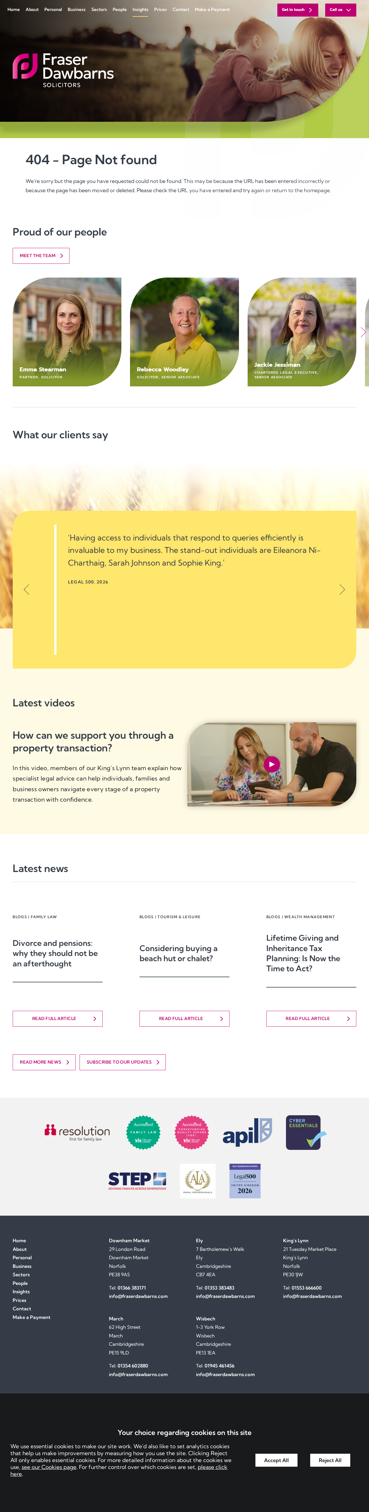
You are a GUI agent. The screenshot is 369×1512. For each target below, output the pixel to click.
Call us (336, 10)
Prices (160, 9)
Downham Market (129, 1240)
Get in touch (293, 10)
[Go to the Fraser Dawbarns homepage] (184, 70)
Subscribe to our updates (119, 1062)
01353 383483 (219, 1288)
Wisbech (205, 1319)
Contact (181, 9)
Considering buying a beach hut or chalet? (179, 953)
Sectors (99, 9)
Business (77, 9)
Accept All (276, 1460)
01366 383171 (132, 1288)
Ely (199, 1240)
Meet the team (37, 255)
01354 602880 (133, 1366)
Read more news (40, 1062)
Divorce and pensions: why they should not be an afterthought (55, 953)
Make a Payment (212, 9)
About (32, 9)
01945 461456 (219, 1366)
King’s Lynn (295, 1240)
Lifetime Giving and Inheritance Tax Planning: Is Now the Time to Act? (303, 953)
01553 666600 (307, 1288)
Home (13, 9)
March (116, 1319)
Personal (53, 9)
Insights (140, 9)
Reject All (330, 1460)
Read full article (54, 1018)
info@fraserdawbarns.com (138, 1296)
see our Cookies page (49, 1467)
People (120, 9)
